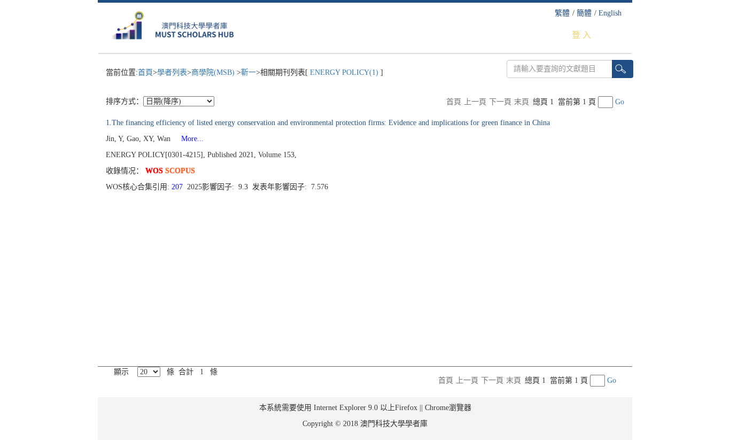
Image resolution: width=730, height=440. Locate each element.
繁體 (562, 13)
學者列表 (172, 72)
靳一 (248, 72)
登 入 (581, 35)
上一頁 (475, 102)
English (610, 13)
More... (188, 139)
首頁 (145, 72)
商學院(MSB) (214, 72)
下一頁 (500, 102)
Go (619, 102)
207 (178, 187)
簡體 (584, 13)
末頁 (521, 102)
